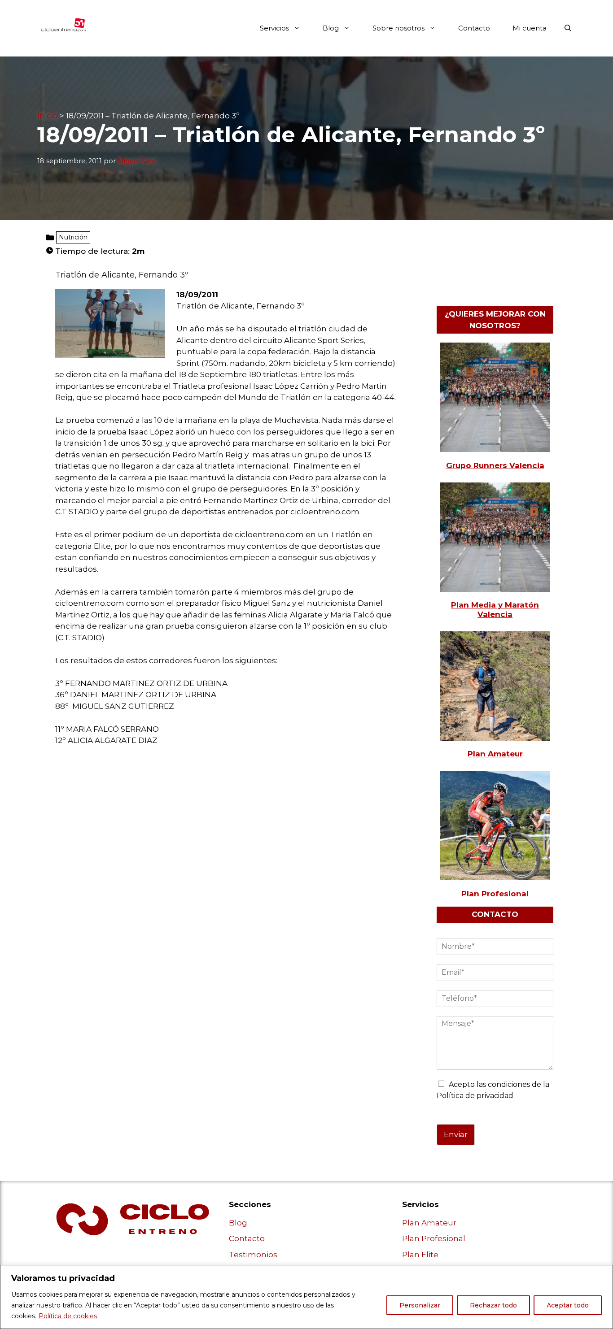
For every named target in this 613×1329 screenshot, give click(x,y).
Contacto (474, 28)
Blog (331, 28)
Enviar (456, 1134)
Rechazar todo (493, 1305)
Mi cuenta (529, 28)
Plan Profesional (433, 1238)
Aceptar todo (568, 1305)
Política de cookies (68, 1316)
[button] (568, 28)
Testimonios (253, 1254)
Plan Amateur (429, 1222)
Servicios (274, 28)
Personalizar (419, 1305)
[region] (306, 1297)
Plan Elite (420, 1254)
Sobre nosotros (398, 28)
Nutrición (73, 237)
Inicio (47, 115)
